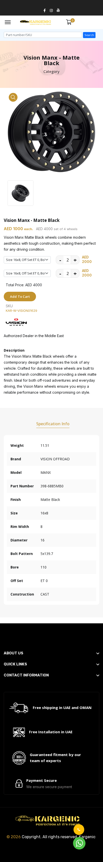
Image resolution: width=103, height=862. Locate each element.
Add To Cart (20, 296)
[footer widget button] (51, 653)
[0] (69, 22)
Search (89, 35)
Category (52, 71)
